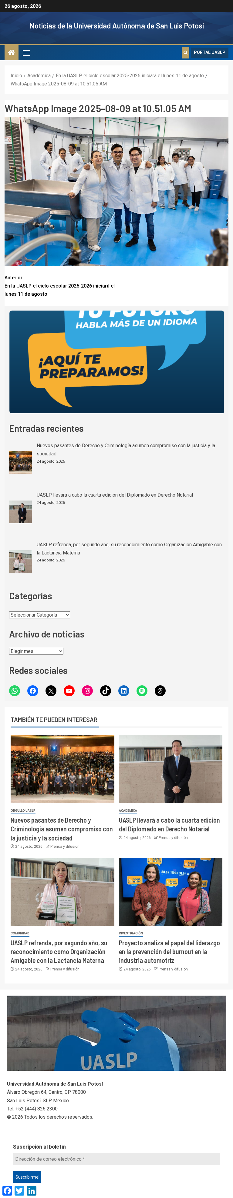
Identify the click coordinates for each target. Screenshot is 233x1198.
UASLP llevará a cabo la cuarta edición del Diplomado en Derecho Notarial (115, 495)
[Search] (185, 52)
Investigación (131, 933)
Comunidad (20, 933)
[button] (26, 52)
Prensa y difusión (64, 846)
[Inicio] (11, 53)
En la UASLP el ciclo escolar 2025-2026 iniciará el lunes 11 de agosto (60, 286)
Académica (128, 810)
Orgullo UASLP (23, 810)
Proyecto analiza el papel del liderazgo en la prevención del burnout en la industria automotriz (169, 951)
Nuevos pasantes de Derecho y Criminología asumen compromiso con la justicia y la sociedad (62, 829)
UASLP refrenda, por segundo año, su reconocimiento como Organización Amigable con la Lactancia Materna (59, 951)
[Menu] (26, 52)
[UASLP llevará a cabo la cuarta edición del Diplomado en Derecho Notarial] (20, 512)
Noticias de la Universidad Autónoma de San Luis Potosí (116, 25)
